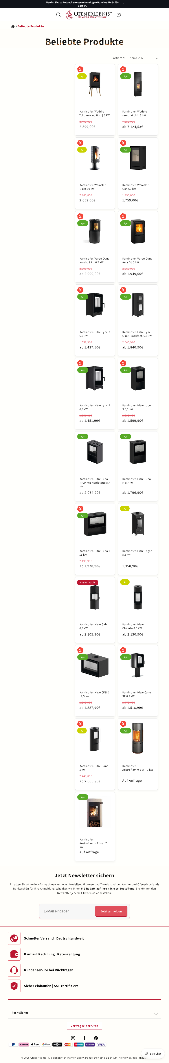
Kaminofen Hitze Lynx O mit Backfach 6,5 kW (137, 334)
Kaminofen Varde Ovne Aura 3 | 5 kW (137, 260)
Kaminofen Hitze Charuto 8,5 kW (133, 626)
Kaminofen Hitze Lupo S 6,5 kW (136, 407)
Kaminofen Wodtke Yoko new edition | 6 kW (94, 113)
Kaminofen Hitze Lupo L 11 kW (94, 552)
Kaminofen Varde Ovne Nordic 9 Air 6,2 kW (94, 260)
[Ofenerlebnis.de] (88, 15)
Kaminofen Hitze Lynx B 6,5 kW (94, 407)
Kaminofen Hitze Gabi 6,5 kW (93, 626)
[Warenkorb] (119, 15)
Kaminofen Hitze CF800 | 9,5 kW (94, 694)
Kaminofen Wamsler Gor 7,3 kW (135, 187)
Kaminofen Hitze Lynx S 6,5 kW (94, 334)
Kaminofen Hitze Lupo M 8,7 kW (136, 481)
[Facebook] (84, 1038)
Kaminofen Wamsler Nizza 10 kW (92, 187)
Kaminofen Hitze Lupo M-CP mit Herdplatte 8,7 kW (94, 482)
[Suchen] (59, 15)
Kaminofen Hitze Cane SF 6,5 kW (136, 694)
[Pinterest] (96, 1038)
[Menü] (50, 15)
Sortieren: (118, 58)
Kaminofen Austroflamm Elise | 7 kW (93, 843)
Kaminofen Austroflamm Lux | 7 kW (137, 768)
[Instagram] (73, 1038)
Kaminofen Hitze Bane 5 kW (93, 768)
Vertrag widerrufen (84, 1026)
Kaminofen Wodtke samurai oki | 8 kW (134, 113)
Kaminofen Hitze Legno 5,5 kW (137, 552)
